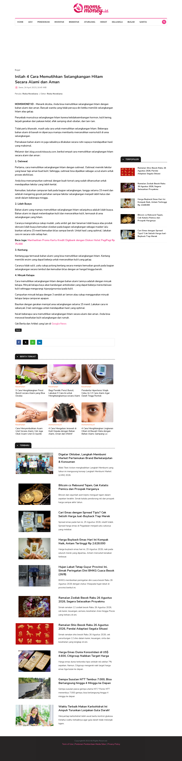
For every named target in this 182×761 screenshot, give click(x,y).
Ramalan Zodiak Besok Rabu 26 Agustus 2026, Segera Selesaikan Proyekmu (85, 599)
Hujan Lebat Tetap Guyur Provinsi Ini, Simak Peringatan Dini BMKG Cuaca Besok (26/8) (86, 570)
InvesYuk (59, 22)
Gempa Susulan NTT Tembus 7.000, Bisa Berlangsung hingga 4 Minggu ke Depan (85, 681)
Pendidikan (43, 22)
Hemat (103, 22)
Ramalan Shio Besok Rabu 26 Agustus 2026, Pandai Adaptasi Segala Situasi (83, 627)
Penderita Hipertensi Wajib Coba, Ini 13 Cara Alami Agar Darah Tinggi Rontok (95, 393)
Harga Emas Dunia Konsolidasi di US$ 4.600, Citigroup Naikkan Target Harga (83, 654)
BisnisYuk (74, 22)
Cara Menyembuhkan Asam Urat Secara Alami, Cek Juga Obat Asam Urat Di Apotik (29, 431)
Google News (59, 323)
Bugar (131, 22)
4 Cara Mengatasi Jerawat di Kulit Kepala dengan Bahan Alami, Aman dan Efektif (62, 431)
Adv (30, 22)
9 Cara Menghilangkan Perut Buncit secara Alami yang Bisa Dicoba (30, 393)
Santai (143, 22)
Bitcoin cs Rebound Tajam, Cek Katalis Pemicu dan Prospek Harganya (83, 487)
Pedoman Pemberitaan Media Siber (90, 744)
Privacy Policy (114, 744)
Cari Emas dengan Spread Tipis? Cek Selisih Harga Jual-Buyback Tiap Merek (84, 514)
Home (20, 22)
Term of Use (67, 744)
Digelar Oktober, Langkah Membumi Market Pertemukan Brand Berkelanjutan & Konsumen (85, 458)
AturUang (89, 22)
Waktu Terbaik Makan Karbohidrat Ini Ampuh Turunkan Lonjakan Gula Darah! (83, 708)
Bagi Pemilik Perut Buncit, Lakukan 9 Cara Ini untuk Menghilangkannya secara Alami (64, 393)
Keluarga (117, 22)
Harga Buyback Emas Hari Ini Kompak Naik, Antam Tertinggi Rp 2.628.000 (83, 541)
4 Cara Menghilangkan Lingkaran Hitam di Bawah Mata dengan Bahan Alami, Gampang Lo (97, 431)
